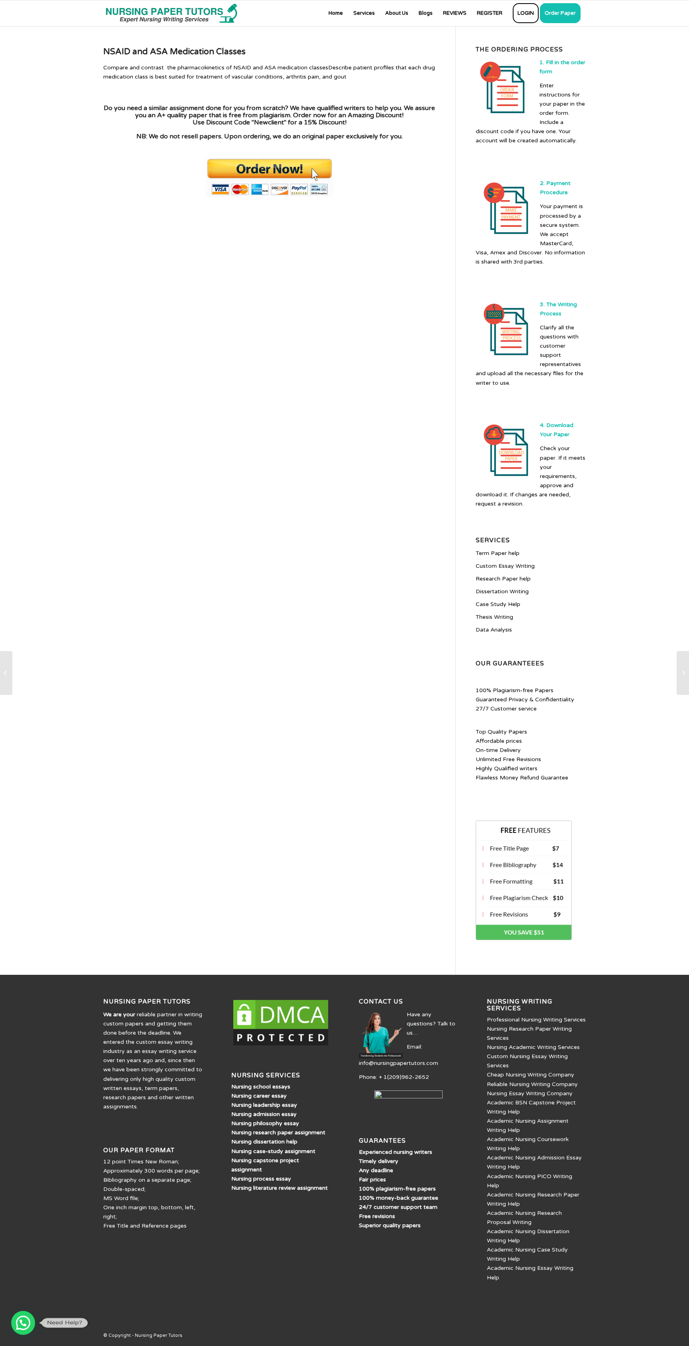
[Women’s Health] (6, 673)
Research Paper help (503, 578)
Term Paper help (498, 553)
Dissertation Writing (502, 591)
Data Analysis (494, 629)
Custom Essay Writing (505, 566)
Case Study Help (498, 604)
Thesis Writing (494, 617)
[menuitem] (335, 13)
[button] (23, 1323)
